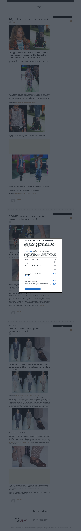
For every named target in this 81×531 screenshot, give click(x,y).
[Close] (60, 241)
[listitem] (40, 259)
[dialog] (40, 266)
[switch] (54, 262)
